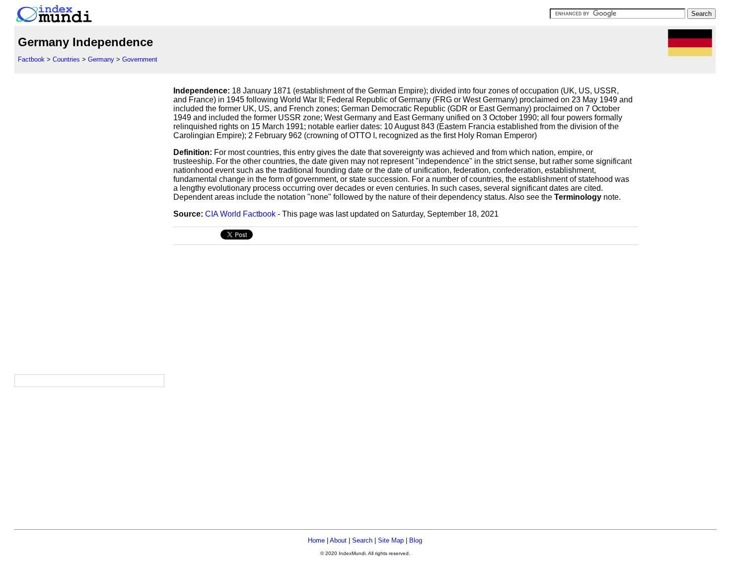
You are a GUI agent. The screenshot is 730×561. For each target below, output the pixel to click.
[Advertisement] (88, 223)
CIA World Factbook (240, 214)
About (338, 540)
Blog (415, 540)
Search (362, 540)
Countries (66, 59)
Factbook (31, 59)
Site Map (391, 540)
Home (316, 540)
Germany (101, 59)
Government (139, 59)
